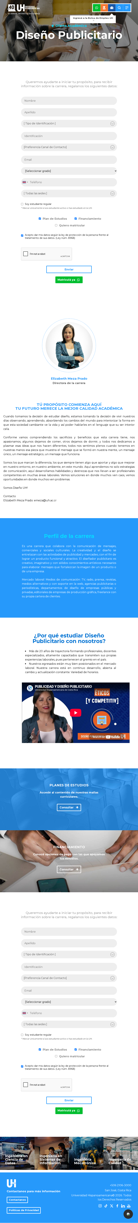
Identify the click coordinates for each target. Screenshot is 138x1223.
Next (135, 1153)
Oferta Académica (71, 26)
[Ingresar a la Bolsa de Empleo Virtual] (112, 7)
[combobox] (25, 182)
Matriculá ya (67, 279)
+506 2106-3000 (120, 1185)
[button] (128, 1214)
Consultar (67, 807)
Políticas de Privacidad (24, 1210)
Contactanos (17, 1199)
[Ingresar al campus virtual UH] (104, 7)
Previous (3, 1153)
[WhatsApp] (96, 7)
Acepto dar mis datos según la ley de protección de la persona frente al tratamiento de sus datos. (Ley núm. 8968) (66, 236)
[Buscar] (119, 7)
